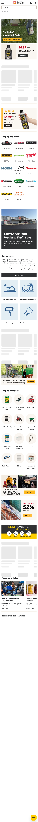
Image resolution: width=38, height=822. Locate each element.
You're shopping (5, 11)
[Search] (34, 7)
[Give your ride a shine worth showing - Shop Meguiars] (19, 485)
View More (19, 275)
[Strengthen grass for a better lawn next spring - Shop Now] (19, 374)
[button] (31, 3)
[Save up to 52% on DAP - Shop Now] (19, 510)
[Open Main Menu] (2, 3)
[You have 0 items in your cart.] (35, 2)
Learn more (5, 608)
